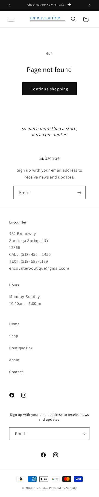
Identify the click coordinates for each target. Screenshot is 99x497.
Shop (13, 335)
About (14, 359)
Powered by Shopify (63, 488)
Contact (16, 371)
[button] (11, 19)
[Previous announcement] (9, 5)
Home (14, 323)
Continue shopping (49, 89)
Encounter (41, 488)
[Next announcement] (90, 5)
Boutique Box (21, 347)
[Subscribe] (79, 192)
